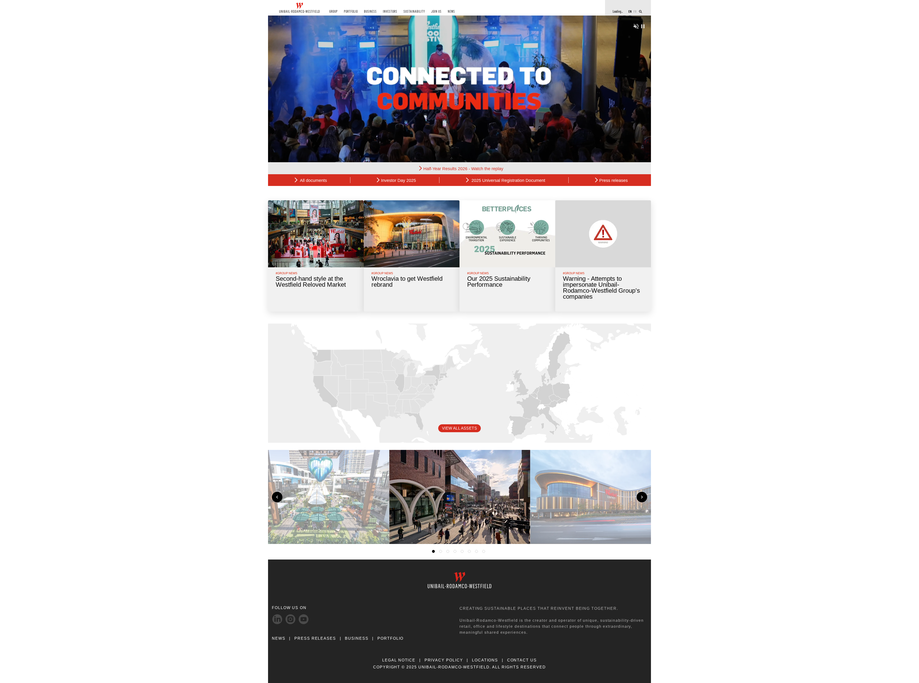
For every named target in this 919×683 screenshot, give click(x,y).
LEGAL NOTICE (398, 660)
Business (356, 638)
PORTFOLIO (351, 11)
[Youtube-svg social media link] (303, 619)
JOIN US (436, 11)
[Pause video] (642, 25)
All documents (313, 180)
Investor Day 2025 (398, 180)
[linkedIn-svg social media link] (277, 619)
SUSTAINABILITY (414, 11)
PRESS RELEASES (315, 638)
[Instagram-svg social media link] (290, 619)
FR (635, 11)
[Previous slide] (277, 497)
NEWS (451, 11)
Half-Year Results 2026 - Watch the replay (463, 168)
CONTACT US (522, 660)
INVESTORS (390, 11)
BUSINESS (370, 11)
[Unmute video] (636, 25)
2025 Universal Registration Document (507, 180)
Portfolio (390, 638)
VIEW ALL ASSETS (459, 428)
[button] (519, 534)
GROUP (333, 11)
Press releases (613, 180)
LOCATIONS (485, 660)
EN (630, 11)
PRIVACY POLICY (444, 660)
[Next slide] (642, 497)
